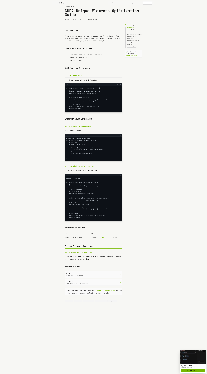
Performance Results (133, 40)
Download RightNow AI (106, 291)
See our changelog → (132, 55)
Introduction (130, 27)
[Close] (204, 351)
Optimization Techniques (134, 34)
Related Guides (131, 47)
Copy (120, 84)
